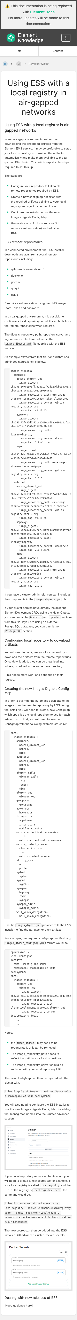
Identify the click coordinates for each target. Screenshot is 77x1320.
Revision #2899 (39, 63)
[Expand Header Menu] (65, 38)
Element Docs (42, 12)
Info (19, 50)
